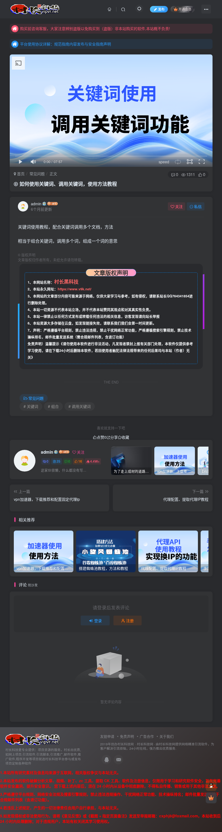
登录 (98, 620)
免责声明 (127, 736)
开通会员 (184, 9)
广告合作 (147, 736)
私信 (198, 206)
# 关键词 (31, 406)
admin (36, 203)
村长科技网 (145, 744)
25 (58, 461)
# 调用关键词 (79, 406)
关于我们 (166, 736)
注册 (130, 620)
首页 (20, 173)
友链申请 (107, 736)
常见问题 (37, 173)
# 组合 (53, 406)
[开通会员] (211, 797)
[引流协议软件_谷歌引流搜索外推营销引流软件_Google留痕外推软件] (32, 738)
